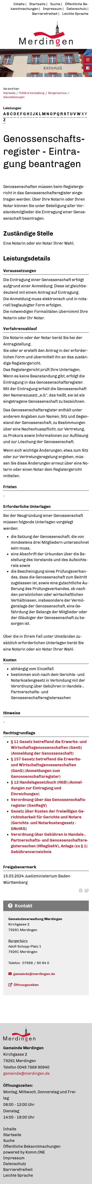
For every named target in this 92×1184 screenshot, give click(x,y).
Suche (55, 4)
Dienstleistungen (14, 97)
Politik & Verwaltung (31, 93)
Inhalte (19, 4)
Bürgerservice (57, 93)
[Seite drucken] (80, 891)
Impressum (52, 9)
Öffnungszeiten (26, 985)
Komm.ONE (35, 1152)
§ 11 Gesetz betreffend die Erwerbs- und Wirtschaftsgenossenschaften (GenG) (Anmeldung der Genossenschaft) (49, 747)
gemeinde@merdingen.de (34, 974)
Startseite (37, 4)
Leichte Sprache (75, 14)
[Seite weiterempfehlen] (87, 891)
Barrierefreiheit (45, 14)
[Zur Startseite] (46, 33)
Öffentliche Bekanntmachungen (32, 1146)
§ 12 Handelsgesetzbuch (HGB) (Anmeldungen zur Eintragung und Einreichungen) (47, 788)
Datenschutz (77, 9)
